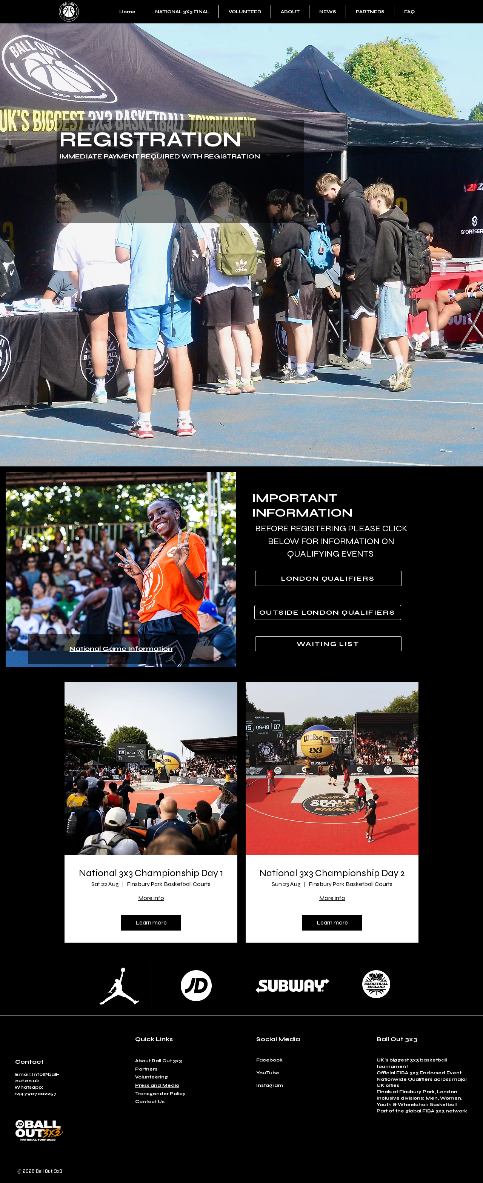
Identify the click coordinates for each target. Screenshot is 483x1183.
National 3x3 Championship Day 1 (151, 873)
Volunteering (151, 1077)
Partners (146, 1069)
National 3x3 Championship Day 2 (332, 873)
